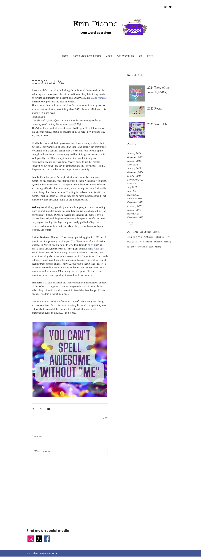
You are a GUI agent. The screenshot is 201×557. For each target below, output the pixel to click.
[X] (39, 538)
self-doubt (131, 246)
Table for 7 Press (134, 236)
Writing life (149, 236)
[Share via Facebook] (33, 408)
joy (140, 241)
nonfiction (147, 241)
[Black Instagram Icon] (165, 7)
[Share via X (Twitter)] (40, 408)
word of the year (145, 246)
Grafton (156, 231)
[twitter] (170, 7)
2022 (135, 231)
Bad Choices (145, 231)
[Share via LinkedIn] (48, 408)
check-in (160, 236)
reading (167, 241)
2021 (129, 231)
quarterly (158, 241)
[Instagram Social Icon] (30, 538)
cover (168, 236)
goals (134, 241)
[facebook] (175, 7)
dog (128, 241)
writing (158, 246)
